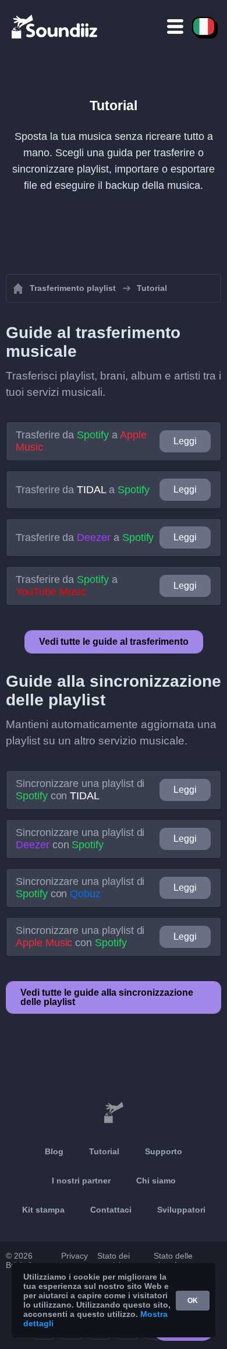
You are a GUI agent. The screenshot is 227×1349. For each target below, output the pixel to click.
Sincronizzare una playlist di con (80, 790)
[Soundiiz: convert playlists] (113, 1113)
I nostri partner (81, 1180)
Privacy (74, 1255)
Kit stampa (43, 1209)
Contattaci (111, 1209)
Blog (54, 1151)
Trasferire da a (81, 441)
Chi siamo (156, 1180)
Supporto (163, 1151)
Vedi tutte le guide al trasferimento (114, 642)
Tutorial (104, 1151)
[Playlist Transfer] (55, 26)
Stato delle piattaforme (175, 1260)
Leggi (185, 441)
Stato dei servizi (113, 1260)
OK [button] (192, 1301)
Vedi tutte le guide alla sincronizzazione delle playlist (106, 997)
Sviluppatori (181, 1209)
